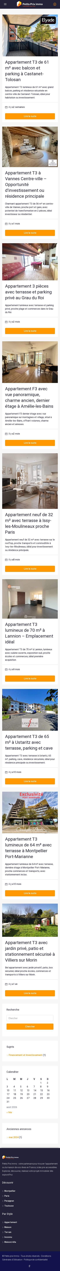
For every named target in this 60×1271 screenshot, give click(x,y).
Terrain (7, 1232)
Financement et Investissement (25, 1055)
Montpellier (9, 1191)
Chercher (30, 1026)
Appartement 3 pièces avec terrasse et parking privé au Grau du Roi (28, 292)
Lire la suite (30, 116)
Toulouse (9, 1206)
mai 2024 (13, 1137)
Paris (6, 1196)
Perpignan (9, 1201)
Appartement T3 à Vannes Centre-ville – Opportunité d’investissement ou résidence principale (26, 184)
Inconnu (8, 1237)
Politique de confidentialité (35, 1259)
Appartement (10, 1222)
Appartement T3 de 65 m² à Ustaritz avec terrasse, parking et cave (29, 742)
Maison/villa (10, 1242)
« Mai (9, 1112)
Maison (7, 1227)
